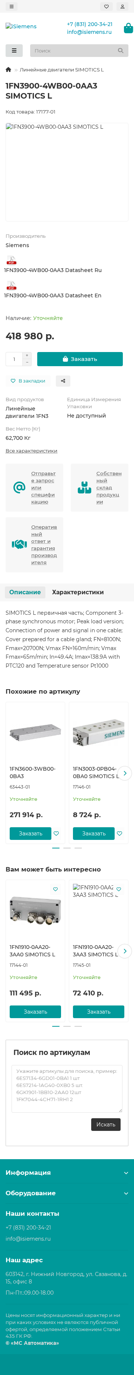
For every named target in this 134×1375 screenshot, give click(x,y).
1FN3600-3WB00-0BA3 (32, 772)
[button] (9, 773)
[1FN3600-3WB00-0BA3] (35, 733)
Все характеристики (31, 451)
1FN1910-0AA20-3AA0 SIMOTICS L (32, 951)
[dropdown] (11, 6)
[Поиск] (120, 51)
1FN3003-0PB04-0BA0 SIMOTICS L (96, 772)
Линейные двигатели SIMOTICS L (62, 70)
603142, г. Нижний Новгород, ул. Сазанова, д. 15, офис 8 (66, 1278)
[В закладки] (56, 833)
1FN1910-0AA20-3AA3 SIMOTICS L (95, 951)
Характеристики (78, 592)
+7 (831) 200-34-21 (89, 24)
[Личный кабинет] (122, 6)
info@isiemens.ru (89, 32)
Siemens (17, 245)
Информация (28, 1172)
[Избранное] (106, 6)
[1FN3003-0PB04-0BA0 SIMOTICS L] (98, 733)
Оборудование (31, 1193)
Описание (25, 592)
